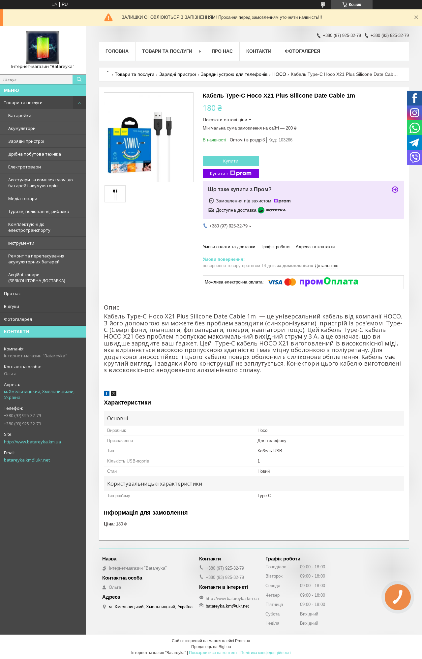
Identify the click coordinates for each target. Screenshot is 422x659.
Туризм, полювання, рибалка (38, 211)
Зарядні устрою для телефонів (234, 74)
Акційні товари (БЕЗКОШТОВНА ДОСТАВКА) (36, 278)
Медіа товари (22, 198)
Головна (117, 51)
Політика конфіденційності (265, 652)
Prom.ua (242, 641)
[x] (113, 394)
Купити (230, 161)
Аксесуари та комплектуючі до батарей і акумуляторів (40, 183)
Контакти (258, 51)
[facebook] (106, 394)
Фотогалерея (18, 319)
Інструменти (21, 243)
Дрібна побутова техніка (34, 154)
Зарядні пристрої (26, 141)
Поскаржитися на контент (213, 652)
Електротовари (24, 167)
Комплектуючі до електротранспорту (29, 227)
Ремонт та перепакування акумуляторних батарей (36, 259)
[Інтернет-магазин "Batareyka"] (43, 47)
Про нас (12, 293)
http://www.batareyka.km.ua (32, 442)
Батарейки (19, 115)
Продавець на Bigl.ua (211, 646)
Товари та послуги (23, 102)
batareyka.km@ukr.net (27, 460)
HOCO (279, 74)
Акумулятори (22, 128)
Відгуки (11, 306)
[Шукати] (79, 79)
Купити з (219, 173)
